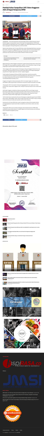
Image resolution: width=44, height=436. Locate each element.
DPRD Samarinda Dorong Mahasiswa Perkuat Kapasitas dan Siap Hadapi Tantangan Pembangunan (11, 59)
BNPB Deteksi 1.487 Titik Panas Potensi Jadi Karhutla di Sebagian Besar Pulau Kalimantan (18, 392)
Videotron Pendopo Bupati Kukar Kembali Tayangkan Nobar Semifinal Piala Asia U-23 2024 (23, 273)
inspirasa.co (8, 12)
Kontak (21, 430)
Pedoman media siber (6, 430)
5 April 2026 (9, 228)
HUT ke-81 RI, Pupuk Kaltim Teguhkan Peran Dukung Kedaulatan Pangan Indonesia (17, 397)
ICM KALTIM (18, 432)
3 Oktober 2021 (10, 220)
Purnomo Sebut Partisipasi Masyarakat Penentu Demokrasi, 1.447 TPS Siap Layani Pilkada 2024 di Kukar (20, 268)
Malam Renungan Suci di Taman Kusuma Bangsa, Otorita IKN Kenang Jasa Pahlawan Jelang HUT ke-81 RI (20, 399)
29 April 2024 (9, 274)
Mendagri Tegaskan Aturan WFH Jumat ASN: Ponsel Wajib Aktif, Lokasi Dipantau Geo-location (23, 227)
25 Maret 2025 (14, 12)
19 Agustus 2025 (10, 284)
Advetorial (20, 12)
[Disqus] (22, 142)
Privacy (12, 430)
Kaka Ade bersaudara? (11, 218)
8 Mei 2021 (9, 224)
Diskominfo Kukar (25, 12)
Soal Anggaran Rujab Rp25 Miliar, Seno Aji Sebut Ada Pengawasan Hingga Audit (21, 231)
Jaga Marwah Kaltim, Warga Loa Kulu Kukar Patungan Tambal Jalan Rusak (20, 235)
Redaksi (17, 430)
